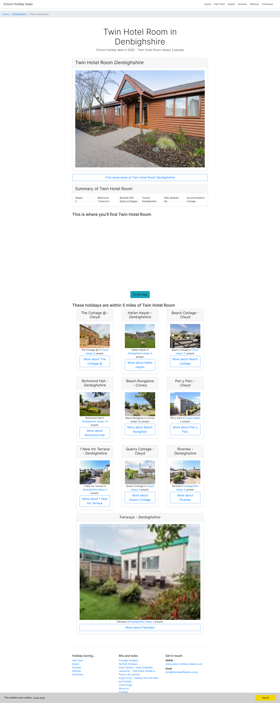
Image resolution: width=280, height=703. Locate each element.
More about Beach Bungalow (140, 429)
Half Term (219, 4)
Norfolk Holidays (128, 663)
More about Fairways (140, 627)
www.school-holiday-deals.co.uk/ (184, 663)
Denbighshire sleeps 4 (140, 353)
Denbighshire (19, 14)
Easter (231, 4)
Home (207, 4)
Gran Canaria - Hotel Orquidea (136, 667)
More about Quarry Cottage (140, 497)
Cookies (123, 691)
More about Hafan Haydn (140, 365)
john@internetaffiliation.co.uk (182, 672)
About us (124, 688)
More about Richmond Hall (95, 433)
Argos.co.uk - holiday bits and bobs (138, 677)
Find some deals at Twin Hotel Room (140, 177)
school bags (125, 684)
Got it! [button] (265, 698)
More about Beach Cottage (185, 361)
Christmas (267, 4)
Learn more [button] (39, 697)
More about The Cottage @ (95, 361)
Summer (242, 4)
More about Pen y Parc (185, 429)
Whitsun (254, 4)
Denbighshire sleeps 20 (95, 421)
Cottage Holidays (128, 660)
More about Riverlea (185, 497)
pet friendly (125, 681)
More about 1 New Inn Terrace (94, 501)
